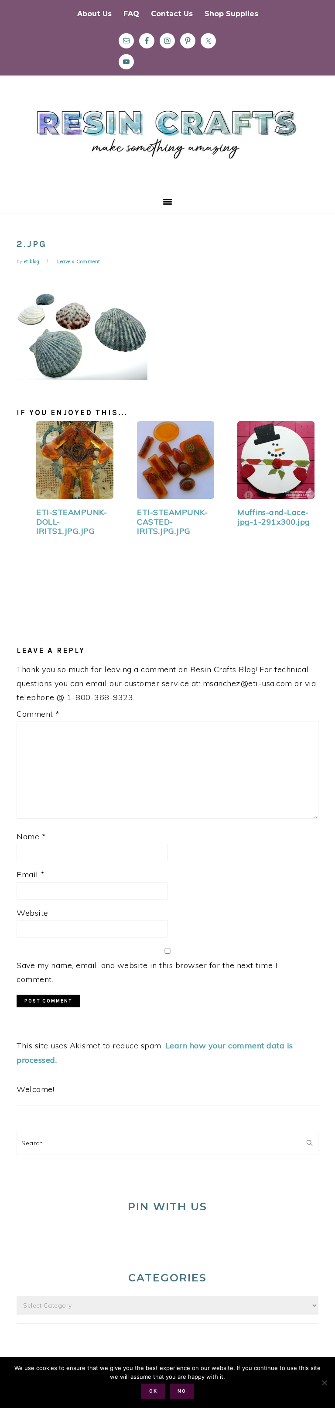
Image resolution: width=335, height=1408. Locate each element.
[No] (324, 1382)
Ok (153, 1391)
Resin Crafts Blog (167, 141)
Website (32, 913)
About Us (94, 14)
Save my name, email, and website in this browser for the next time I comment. (147, 972)
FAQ (131, 14)
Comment (38, 714)
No (182, 1391)
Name (31, 836)
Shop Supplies (231, 14)
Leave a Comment (78, 261)
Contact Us (172, 14)
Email (31, 874)
